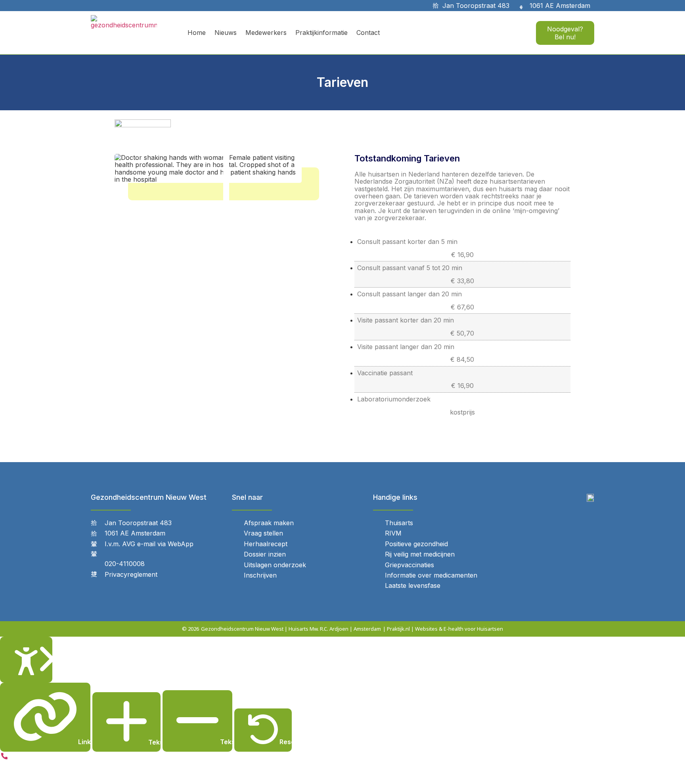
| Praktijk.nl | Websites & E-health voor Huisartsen (443, 628)
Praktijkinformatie (321, 32)
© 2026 (190, 628)
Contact (368, 32)
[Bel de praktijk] (4, 758)
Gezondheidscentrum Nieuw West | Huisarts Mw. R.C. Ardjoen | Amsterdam (291, 628)
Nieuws (225, 32)
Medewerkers (266, 32)
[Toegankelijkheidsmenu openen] (26, 660)
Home (197, 32)
